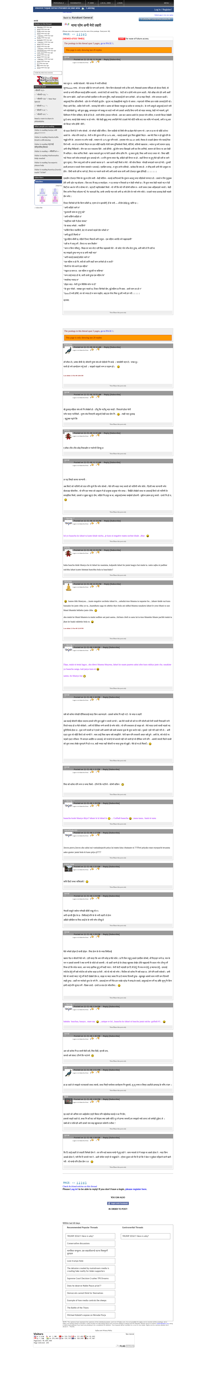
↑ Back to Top (193, 1375)
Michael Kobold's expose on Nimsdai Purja (86, 1315)
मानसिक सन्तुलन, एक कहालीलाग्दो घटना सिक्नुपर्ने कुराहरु (87, 1252)
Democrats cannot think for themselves (85, 1293)
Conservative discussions (78, 1243)
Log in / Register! (163, 9)
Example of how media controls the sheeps (86, 1300)
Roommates (75, 3)
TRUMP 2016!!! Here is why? (80, 1236)
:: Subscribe (38, 208)
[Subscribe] (115, 59)
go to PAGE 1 (107, 43)
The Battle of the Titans (78, 1308)
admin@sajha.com (163, 1323)
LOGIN (120, 3)
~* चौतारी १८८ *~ (41, 106)
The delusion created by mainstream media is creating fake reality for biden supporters (88, 1269)
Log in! (74, 1189)
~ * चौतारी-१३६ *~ (41, 95)
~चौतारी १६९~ (39, 90)
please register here (135, 1189)
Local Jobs (105, 3)
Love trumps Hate (75, 1261)
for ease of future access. (134, 39)
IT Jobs (91, 3)
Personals (59, 3)
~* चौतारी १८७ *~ (41, 110)
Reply (106, 59)
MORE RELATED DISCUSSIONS (44, 73)
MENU (166, 3)
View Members (67, 12)
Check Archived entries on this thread (80, 1186)
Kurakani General (82, 17)
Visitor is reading (46, 140)
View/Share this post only (118, 312)
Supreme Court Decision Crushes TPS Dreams (88, 1278)
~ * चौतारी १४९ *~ (41, 114)
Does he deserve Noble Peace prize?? (84, 1286)
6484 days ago (44, 27)
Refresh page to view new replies (164, 15)
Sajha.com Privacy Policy (103, 1330)
